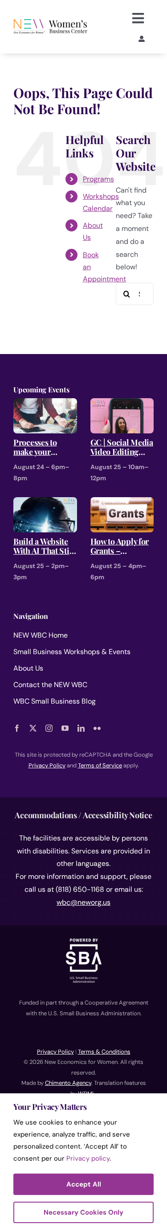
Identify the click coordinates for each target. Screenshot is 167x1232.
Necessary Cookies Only (83, 1212)
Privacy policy (88, 1158)
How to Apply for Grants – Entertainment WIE (119, 546)
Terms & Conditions (104, 1051)
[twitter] (33, 728)
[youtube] (65, 728)
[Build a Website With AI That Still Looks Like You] (45, 503)
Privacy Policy (55, 1051)
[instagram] (49, 728)
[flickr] (97, 728)
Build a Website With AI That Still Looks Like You (43, 546)
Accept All (83, 1184)
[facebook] (16, 728)
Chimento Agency (68, 1083)
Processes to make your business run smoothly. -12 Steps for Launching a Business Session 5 (43, 447)
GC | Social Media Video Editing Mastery (121, 447)
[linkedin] (81, 728)
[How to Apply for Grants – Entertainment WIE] (122, 503)
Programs (98, 179)
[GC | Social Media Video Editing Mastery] (122, 404)
